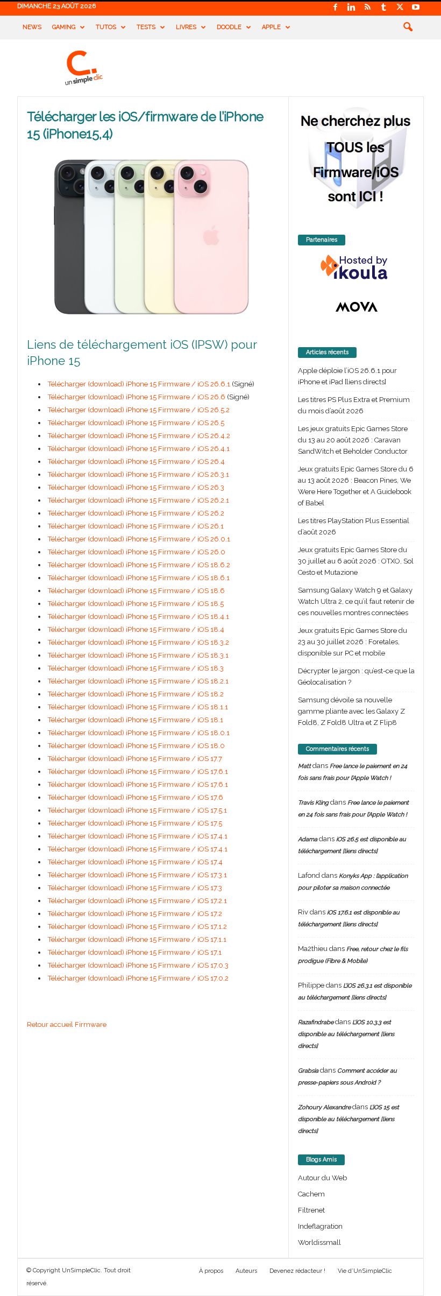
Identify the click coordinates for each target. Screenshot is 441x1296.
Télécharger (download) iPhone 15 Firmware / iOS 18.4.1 (138, 616)
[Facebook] (335, 8)
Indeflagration (320, 1226)
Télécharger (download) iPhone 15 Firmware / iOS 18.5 (136, 604)
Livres (186, 27)
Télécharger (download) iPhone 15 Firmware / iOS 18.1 (135, 720)
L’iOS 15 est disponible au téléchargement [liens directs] (348, 1119)
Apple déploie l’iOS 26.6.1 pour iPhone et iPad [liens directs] (347, 376)
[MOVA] (356, 306)
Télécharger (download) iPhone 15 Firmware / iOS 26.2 (136, 513)
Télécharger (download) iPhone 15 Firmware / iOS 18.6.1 (139, 578)
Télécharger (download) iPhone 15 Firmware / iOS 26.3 (136, 487)
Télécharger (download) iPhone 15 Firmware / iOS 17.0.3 (138, 965)
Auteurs (246, 1270)
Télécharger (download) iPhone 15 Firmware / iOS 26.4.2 (139, 436)
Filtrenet (311, 1210)
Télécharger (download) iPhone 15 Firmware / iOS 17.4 (135, 862)
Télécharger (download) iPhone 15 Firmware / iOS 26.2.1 (138, 500)
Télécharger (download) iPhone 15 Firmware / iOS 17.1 (135, 952)
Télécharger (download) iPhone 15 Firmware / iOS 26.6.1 (139, 384)
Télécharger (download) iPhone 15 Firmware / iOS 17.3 (135, 888)
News (32, 27)
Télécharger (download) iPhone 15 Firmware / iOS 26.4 (136, 461)
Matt (304, 766)
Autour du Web (322, 1178)
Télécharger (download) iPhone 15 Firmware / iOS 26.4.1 (139, 449)
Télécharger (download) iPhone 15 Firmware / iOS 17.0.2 (138, 978)
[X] (399, 8)
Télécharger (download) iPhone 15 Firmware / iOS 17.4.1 (137, 836)
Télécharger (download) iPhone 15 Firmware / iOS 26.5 (136, 423)
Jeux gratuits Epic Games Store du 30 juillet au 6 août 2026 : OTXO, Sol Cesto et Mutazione (356, 561)
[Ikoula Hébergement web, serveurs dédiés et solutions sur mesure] (356, 267)
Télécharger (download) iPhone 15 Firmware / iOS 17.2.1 (137, 901)
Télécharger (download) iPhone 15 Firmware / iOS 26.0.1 (139, 539)
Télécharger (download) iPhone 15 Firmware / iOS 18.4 (136, 629)
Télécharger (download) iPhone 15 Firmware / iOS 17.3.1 (137, 875)
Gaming (63, 27)
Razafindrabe (315, 1022)
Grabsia (308, 1070)
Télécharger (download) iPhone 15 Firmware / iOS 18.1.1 (138, 707)
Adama (307, 839)
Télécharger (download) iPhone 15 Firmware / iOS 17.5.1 (137, 810)
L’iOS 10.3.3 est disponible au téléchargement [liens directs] (346, 1034)
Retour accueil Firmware (66, 1024)
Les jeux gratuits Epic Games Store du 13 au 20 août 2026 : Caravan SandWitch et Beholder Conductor (353, 440)
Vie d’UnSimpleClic (365, 1270)
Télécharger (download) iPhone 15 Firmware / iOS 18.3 (136, 668)
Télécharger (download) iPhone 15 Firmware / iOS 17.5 (135, 823)
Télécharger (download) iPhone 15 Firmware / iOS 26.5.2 (139, 410)
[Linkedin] (351, 8)
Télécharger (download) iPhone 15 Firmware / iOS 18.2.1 (138, 681)
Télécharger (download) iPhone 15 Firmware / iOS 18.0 (136, 746)
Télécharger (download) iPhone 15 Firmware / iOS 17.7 (135, 759)
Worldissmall (319, 1242)
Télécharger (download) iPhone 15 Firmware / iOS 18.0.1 (139, 733)
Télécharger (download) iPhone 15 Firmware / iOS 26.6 (136, 397)
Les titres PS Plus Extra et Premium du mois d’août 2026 (354, 405)
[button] (407, 27)
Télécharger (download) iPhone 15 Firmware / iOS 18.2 (136, 694)
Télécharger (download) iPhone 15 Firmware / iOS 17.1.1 (137, 939)
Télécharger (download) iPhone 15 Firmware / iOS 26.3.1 (138, 474)
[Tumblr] (383, 8)
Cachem (311, 1194)
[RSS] (367, 8)
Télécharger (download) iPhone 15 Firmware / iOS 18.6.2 (139, 565)
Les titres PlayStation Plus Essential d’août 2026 (353, 526)
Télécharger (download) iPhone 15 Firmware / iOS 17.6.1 (138, 771)
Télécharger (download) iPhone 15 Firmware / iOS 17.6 (135, 797)
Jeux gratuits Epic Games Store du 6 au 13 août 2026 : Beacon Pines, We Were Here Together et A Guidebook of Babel (356, 486)
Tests (146, 27)
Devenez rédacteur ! (297, 1270)
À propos (211, 1270)
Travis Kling (313, 802)
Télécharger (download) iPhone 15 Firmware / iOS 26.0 (136, 552)
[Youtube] (415, 8)
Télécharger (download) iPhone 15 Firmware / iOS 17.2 (135, 914)
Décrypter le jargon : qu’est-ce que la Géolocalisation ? (356, 676)
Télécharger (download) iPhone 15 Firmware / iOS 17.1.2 (137, 926)
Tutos (106, 27)
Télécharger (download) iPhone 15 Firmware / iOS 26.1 (136, 526)
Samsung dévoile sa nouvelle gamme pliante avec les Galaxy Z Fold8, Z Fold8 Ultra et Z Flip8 (351, 711)
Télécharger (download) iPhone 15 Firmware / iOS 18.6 (136, 591)
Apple (271, 27)
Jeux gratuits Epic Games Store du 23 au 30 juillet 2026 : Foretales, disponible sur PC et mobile (352, 641)
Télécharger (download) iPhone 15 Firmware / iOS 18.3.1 (138, 655)
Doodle (229, 27)
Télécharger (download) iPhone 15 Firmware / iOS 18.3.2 (138, 642)
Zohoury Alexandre (324, 1107)
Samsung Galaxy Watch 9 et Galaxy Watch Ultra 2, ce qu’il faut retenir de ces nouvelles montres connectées (356, 601)
